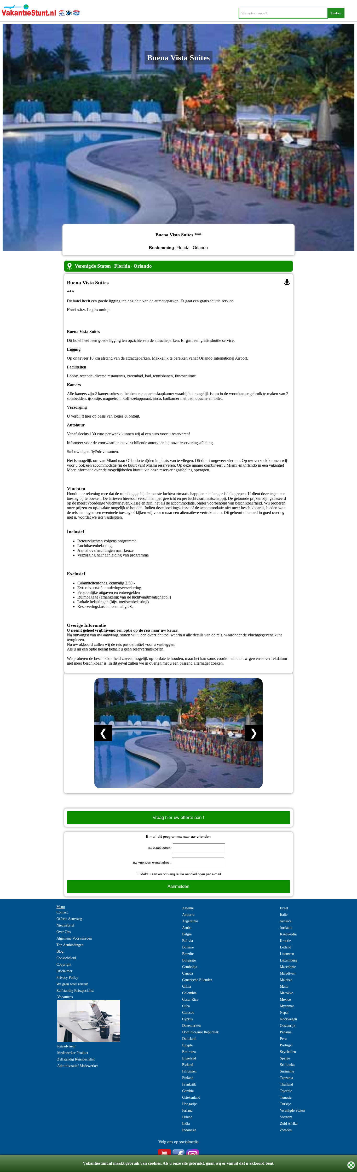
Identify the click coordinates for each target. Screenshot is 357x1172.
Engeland (189, 1058)
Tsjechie (286, 1091)
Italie (283, 915)
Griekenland (191, 1097)
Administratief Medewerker (77, 1066)
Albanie (188, 908)
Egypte (187, 1045)
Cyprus (187, 1019)
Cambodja (189, 967)
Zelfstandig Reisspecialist (75, 991)
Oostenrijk (287, 1026)
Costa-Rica (190, 999)
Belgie (187, 934)
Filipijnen (189, 1071)
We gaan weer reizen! (72, 984)
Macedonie (288, 967)
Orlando (143, 266)
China (186, 986)
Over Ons (63, 932)
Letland (285, 947)
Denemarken (191, 1026)
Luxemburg (288, 960)
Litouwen (287, 954)
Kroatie (285, 941)
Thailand (286, 1084)
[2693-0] (287, 282)
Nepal (284, 1013)
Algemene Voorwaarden (74, 938)
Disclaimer (64, 971)
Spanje (285, 1058)
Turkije (285, 1104)
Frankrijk (189, 1084)
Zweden (286, 1130)
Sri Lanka (287, 1065)
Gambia (188, 1091)
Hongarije (189, 1104)
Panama (285, 1032)
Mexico (285, 999)
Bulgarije (189, 960)
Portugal (286, 1045)
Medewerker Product (72, 1053)
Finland (187, 1078)
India (186, 1124)
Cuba (186, 1006)
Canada (187, 973)
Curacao (188, 1013)
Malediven (287, 973)
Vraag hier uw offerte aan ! (178, 817)
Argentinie (190, 921)
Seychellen (288, 1052)
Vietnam (286, 1117)
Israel (284, 908)
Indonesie (189, 1130)
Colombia (189, 993)
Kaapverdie (288, 934)
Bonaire (188, 947)
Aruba (186, 928)
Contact (62, 912)
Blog (60, 951)
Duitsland (189, 1039)
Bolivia (187, 941)
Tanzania (286, 1078)
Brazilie (188, 954)
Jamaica (285, 921)
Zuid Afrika (288, 1124)
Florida (122, 266)
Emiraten (189, 1052)
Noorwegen (288, 1019)
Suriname (287, 1071)
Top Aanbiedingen (69, 945)
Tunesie (285, 1097)
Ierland (187, 1110)
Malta (284, 986)
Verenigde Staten (93, 266)
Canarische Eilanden (197, 980)
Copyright (63, 964)
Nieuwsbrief (65, 925)
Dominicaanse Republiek (200, 1032)
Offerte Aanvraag (69, 919)
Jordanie (286, 928)
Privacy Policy (67, 978)
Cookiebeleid (66, 958)
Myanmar (287, 1006)
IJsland (187, 1117)
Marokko (286, 993)
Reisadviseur (66, 1046)
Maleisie (286, 980)
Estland (187, 1065)
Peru (283, 1039)
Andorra (188, 915)
